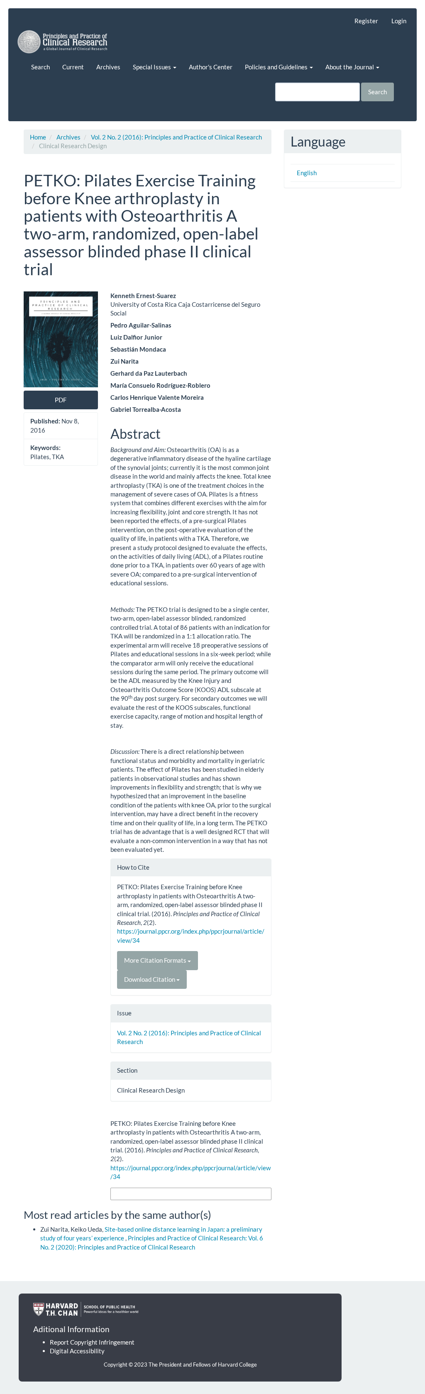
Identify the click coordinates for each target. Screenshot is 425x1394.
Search (40, 67)
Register (366, 20)
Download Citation (150, 979)
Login (398, 20)
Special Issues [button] (152, 67)
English (307, 172)
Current (73, 67)
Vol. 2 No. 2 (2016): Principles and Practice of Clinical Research (176, 137)
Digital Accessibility (77, 1351)
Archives (108, 67)
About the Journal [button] (350, 67)
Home (38, 137)
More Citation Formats (156, 960)
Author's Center (210, 67)
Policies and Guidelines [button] (277, 67)
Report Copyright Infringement (92, 1342)
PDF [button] (60, 400)
